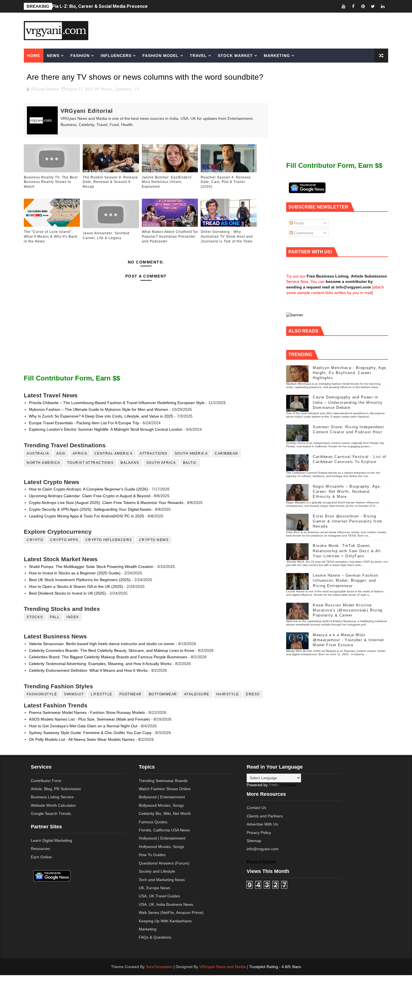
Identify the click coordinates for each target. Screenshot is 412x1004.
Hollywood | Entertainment (162, 838)
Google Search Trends (51, 813)
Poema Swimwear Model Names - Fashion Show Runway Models (87, 712)
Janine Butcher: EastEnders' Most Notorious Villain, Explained (167, 182)
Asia (61, 453)
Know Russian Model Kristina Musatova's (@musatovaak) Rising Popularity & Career (348, 610)
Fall (54, 617)
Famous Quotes (153, 822)
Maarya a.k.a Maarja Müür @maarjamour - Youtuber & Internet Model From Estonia (348, 640)
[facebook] (353, 6)
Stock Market (235, 55)
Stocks (35, 617)
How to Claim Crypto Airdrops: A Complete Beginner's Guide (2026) (88, 489)
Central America (113, 453)
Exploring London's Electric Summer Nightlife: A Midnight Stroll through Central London (105, 429)
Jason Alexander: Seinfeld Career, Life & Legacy (106, 235)
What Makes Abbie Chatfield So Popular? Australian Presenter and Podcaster (170, 236)
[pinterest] (363, 6)
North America (43, 463)
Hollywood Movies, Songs (161, 846)
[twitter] (373, 6)
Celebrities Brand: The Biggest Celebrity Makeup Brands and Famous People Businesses (108, 657)
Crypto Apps (64, 540)
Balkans (130, 463)
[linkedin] (382, 6)
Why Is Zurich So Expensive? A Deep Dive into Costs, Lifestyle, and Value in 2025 (101, 416)
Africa (80, 453)
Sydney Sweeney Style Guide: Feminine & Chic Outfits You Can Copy (90, 732)
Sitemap (254, 840)
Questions (123, 89)
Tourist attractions (90, 463)
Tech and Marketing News (162, 879)
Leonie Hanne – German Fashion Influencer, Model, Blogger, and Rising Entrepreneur (345, 580)
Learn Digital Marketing (51, 840)
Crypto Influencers (108, 540)
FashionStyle (42, 694)
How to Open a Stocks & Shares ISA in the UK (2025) (76, 586)
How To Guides (152, 854)
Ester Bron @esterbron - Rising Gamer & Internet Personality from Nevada (348, 521)
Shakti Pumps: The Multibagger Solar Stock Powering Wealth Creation (91, 566)
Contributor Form (46, 780)
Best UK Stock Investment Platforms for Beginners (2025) (80, 579)
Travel (198, 55)
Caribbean (226, 453)
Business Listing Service (52, 797)
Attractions (154, 453)
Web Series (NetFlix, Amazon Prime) (171, 912)
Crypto (35, 540)
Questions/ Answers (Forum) (164, 863)
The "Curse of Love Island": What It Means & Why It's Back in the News (50, 236)
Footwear (130, 694)
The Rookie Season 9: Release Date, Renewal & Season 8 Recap (110, 182)
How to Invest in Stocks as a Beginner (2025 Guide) (75, 573)
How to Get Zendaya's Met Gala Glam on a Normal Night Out (83, 726)
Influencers (116, 55)
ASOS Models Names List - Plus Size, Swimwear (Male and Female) (89, 719)
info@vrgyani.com (263, 849)
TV (137, 89)
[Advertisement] (249, 30)
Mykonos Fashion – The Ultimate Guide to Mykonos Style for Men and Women (98, 409)
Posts (298, 223)
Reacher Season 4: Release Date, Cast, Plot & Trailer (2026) (226, 182)
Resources (40, 848)
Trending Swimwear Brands (163, 780)
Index (72, 617)
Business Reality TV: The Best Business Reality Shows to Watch (51, 182)
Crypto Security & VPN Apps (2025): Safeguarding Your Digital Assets (90, 509)
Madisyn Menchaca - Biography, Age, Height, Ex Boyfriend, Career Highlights (350, 373)
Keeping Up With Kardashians (165, 921)
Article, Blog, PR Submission (56, 789)
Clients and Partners (265, 816)
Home (33, 55)
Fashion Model (160, 55)
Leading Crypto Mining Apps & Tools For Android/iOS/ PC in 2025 (86, 516)
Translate (287, 785)
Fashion (80, 55)
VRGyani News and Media (222, 966)
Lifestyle (101, 694)
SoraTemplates (159, 966)
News (53, 55)
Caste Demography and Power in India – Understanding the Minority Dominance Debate (348, 402)
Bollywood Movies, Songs (161, 805)
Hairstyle (227, 694)
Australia (38, 453)
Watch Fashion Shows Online (165, 789)
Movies (106, 89)
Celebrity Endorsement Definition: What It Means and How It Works (88, 670)
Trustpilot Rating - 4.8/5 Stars (275, 966)
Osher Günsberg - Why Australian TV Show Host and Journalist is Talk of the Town (227, 236)
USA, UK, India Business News (166, 904)
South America (191, 453)
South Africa (161, 463)
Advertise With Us (262, 824)
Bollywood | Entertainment (162, 797)
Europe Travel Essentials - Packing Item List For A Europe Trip (84, 423)
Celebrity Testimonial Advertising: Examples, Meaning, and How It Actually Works (100, 663)
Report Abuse (261, 861)
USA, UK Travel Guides (159, 896)
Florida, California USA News (164, 830)
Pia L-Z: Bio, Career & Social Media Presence (100, 6)
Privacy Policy (259, 832)
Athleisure (196, 694)
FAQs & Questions (155, 937)
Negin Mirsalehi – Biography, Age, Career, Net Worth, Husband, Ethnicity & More (347, 491)
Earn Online (41, 857)
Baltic (190, 463)
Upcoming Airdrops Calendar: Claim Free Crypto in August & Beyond (89, 496)
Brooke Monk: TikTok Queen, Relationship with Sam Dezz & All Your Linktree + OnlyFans (347, 551)
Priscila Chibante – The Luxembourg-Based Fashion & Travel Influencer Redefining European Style (117, 402)
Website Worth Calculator (53, 805)
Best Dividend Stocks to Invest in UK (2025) (67, 593)
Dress (253, 694)
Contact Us (256, 807)
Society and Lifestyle (157, 871)
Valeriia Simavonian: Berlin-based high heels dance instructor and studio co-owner (102, 643)
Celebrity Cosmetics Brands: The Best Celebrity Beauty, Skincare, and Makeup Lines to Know (111, 650)
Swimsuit (74, 694)
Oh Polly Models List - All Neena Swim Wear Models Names (82, 739)
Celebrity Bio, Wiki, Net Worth (165, 813)
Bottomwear (163, 694)
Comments (303, 233)
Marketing (277, 55)
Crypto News (154, 540)
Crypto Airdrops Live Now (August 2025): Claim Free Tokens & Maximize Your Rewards (106, 502)
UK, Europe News (154, 888)
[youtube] (343, 6)
